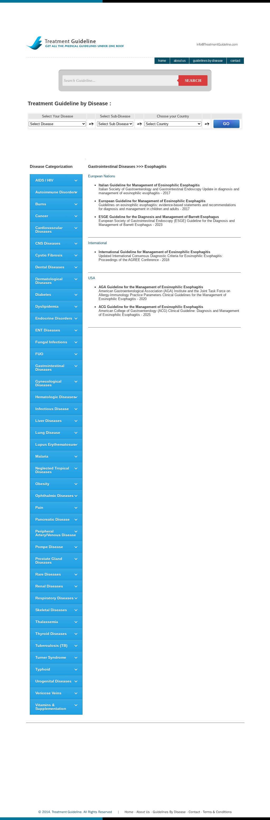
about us (180, 61)
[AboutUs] (143, 812)
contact (235, 61)
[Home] (128, 812)
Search (193, 80)
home (162, 61)
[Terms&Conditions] (217, 812)
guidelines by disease (208, 61)
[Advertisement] (135, 14)
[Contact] (194, 812)
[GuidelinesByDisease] (169, 812)
